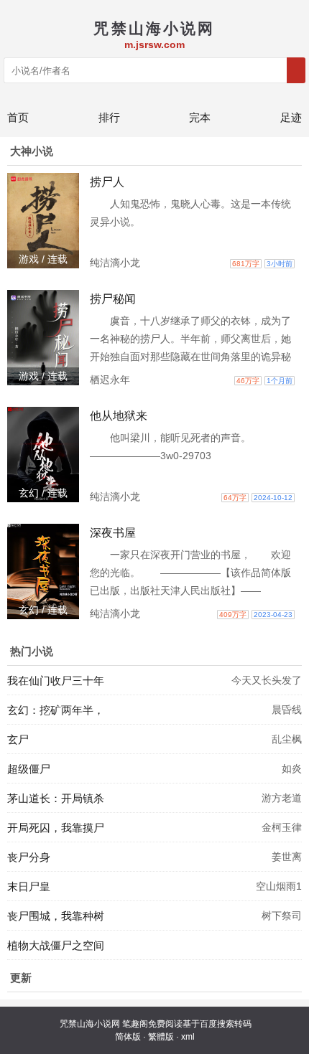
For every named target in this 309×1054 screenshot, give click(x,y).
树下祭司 (282, 915)
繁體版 (161, 1037)
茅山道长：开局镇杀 (55, 798)
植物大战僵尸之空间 (55, 945)
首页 (18, 117)
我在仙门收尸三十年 (55, 680)
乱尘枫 (287, 739)
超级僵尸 (28, 769)
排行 (109, 117)
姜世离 (287, 856)
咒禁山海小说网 (90, 1024)
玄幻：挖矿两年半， (55, 710)
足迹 (291, 117)
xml (188, 1037)
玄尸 (18, 739)
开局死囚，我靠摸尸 (55, 828)
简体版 (128, 1037)
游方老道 (282, 798)
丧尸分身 (28, 857)
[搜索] (296, 70)
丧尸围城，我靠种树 (55, 916)
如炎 (292, 768)
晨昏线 (287, 709)
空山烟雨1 (279, 886)
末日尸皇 (28, 886)
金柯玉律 (282, 827)
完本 (200, 117)
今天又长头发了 (266, 680)
